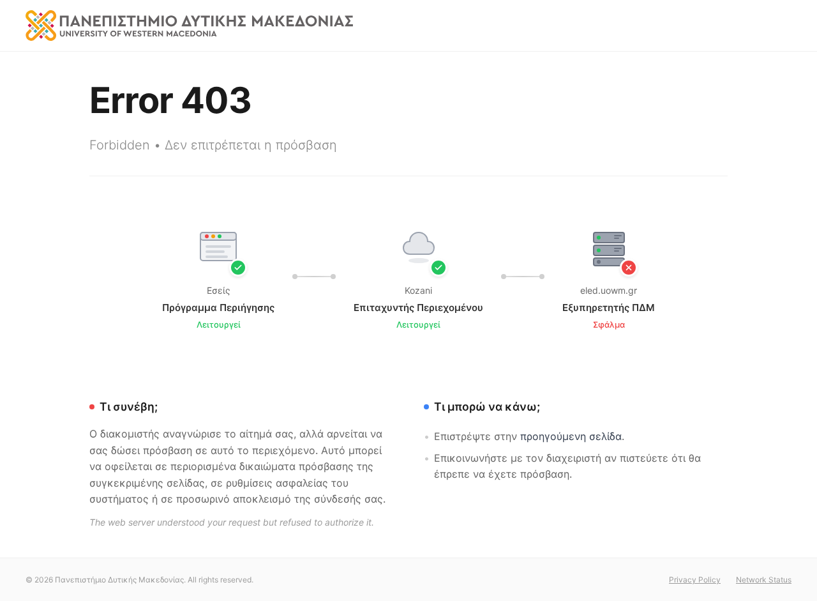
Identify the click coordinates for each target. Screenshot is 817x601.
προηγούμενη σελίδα (571, 436)
